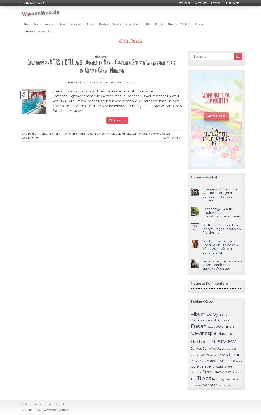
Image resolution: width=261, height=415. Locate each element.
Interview (223, 341)
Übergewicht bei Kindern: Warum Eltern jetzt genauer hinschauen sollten (222, 194)
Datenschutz (183, 2)
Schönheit (196, 372)
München (154, 133)
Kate (221, 348)
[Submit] (238, 56)
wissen (227, 385)
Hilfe (230, 333)
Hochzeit (200, 341)
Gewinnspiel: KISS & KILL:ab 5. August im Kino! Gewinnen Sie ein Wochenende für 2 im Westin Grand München (102, 67)
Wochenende (30, 137)
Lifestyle (103, 24)
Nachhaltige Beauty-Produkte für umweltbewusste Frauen (221, 212)
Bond (223, 314)
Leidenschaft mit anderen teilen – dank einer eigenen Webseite (222, 264)
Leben (223, 355)
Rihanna (237, 361)
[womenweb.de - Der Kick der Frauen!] (41, 13)
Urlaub (236, 379)
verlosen (210, 385)
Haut (222, 334)
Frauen (199, 326)
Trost (229, 379)
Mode (90, 24)
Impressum (201, 2)
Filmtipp (219, 320)
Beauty (116, 24)
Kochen (159, 24)
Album (198, 314)
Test (193, 379)
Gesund (211, 327)
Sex (35, 24)
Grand (121, 133)
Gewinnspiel (108, 133)
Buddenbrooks (201, 320)
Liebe (62, 24)
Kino (138, 133)
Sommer (218, 371)
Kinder (199, 24)
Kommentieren (172, 137)
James (196, 348)
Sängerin (237, 372)
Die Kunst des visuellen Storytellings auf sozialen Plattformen (221, 228)
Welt (221, 385)
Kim (228, 349)
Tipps (204, 378)
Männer (212, 360)
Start (27, 24)
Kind (234, 348)
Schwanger (201, 366)
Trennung (218, 379)
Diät (149, 24)
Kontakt (215, 2)
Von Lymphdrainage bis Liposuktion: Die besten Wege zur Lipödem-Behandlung (220, 247)
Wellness (185, 24)
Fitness (172, 24)
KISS (145, 133)
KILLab (130, 133)
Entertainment (133, 24)
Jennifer (209, 348)
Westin (165, 133)
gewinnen (94, 133)
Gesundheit (76, 24)
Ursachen (197, 385)
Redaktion (128, 82)
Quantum (225, 360)
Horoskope (48, 24)
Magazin (40, 31)
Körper (213, 355)
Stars (228, 371)
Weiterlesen (117, 120)
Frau (227, 320)
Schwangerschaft (222, 367)
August (82, 133)
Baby (212, 314)
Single (207, 372)
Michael (195, 361)
